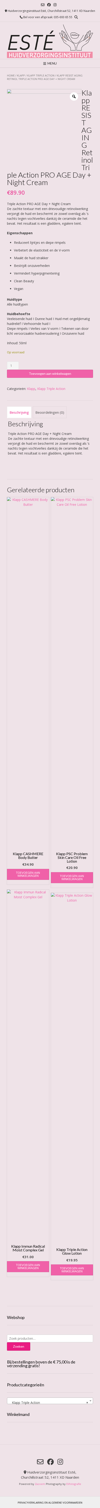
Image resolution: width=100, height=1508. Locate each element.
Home (11, 75)
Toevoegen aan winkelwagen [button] (28, 874)
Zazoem (40, 1484)
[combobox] (50, 1401)
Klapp (21, 75)
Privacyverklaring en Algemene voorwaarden (50, 1502)
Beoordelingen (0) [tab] (49, 412)
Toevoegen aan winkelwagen (50, 373)
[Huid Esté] (50, 40)
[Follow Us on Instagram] (55, 5)
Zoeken (18, 1346)
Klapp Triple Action (40, 75)
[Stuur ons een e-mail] (42, 5)
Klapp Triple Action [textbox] (48, 1402)
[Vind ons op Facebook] (49, 5)
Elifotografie (73, 1484)
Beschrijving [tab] (19, 412)
